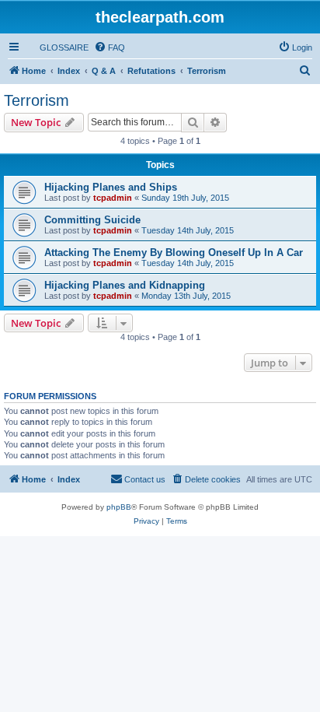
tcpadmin (112, 197)
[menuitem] (57, 47)
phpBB (118, 507)
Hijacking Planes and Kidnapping (124, 285)
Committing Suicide (92, 220)
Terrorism (36, 100)
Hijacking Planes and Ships (110, 187)
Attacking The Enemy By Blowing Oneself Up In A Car (173, 252)
